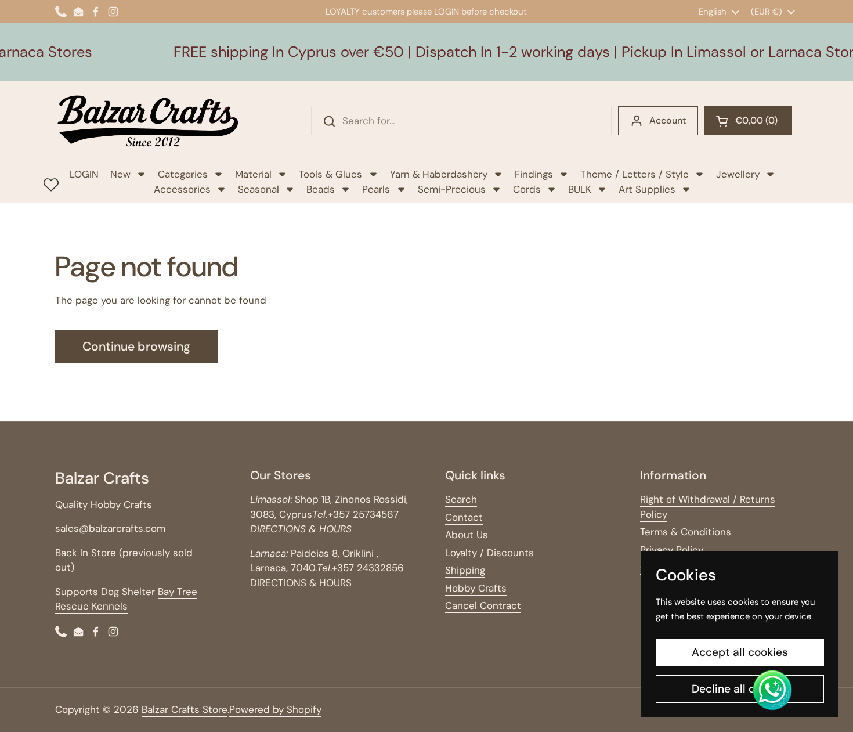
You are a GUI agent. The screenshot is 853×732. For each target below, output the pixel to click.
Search (461, 499)
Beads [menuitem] (320, 189)
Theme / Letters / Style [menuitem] (634, 174)
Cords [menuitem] (527, 189)
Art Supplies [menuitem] (647, 189)
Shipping (465, 570)
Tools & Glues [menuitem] (330, 174)
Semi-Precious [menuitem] (452, 189)
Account (667, 120)
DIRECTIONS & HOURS (301, 582)
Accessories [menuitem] (182, 189)
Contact (464, 517)
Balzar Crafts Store (184, 709)
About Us (466, 534)
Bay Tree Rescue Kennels (126, 599)
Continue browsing (136, 346)
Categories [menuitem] (183, 174)
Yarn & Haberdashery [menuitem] (438, 174)
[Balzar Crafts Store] (148, 121)
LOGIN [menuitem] (84, 174)
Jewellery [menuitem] (738, 174)
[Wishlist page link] (51, 184)
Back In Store (87, 552)
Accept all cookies (740, 652)
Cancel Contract (483, 605)
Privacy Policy (671, 549)
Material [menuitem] (253, 174)
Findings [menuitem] (534, 174)
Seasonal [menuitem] (258, 189)
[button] (748, 120)
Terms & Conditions (685, 531)
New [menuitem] (120, 174)
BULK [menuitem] (579, 189)
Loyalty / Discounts (489, 552)
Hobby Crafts (476, 588)
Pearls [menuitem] (376, 189)
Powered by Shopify (275, 709)
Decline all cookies (740, 688)
